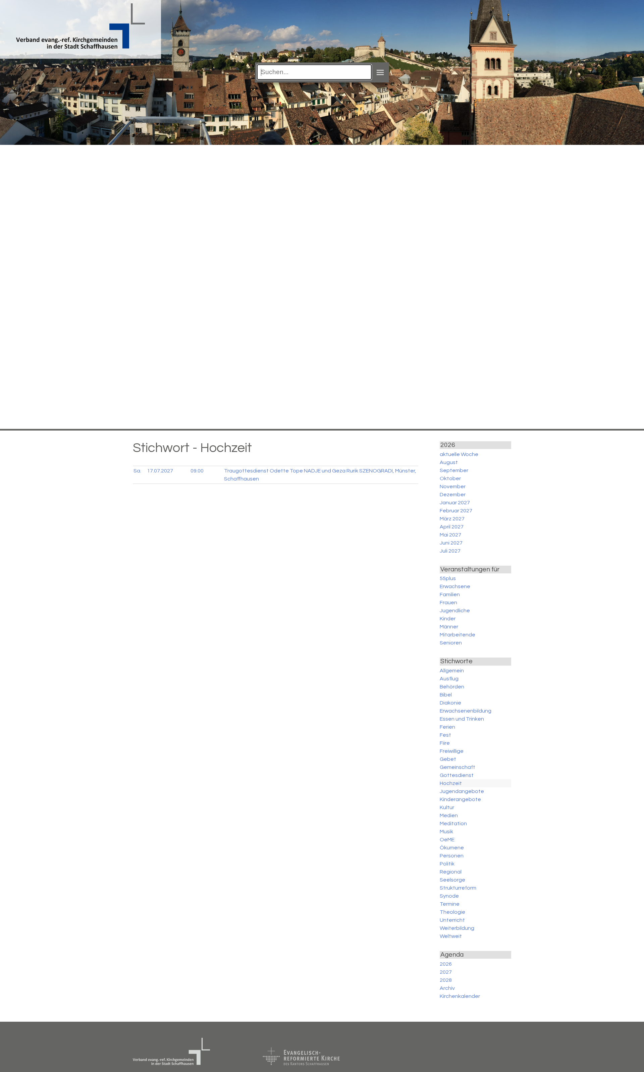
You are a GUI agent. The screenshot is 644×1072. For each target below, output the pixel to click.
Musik (446, 831)
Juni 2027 (451, 543)
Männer (449, 626)
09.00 (197, 470)
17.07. (160, 470)
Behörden (452, 686)
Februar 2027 (456, 510)
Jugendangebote (462, 791)
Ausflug (449, 678)
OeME (447, 839)
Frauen (448, 602)
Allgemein (452, 670)
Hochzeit (451, 783)
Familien (450, 594)
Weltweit (451, 936)
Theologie (452, 912)
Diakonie (450, 703)
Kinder (447, 618)
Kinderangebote (460, 799)
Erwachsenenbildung (465, 711)
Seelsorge (452, 880)
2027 (446, 972)
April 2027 (452, 526)
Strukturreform (458, 888)
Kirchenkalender (460, 996)
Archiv (447, 988)
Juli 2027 (450, 551)
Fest (445, 735)
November (453, 486)
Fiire (445, 743)
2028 (446, 980)
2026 (446, 964)
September (454, 470)
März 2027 (452, 518)
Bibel (446, 694)
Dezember (453, 494)
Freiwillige (452, 751)
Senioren (451, 642)
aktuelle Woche (459, 454)
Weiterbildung (457, 928)
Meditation (453, 823)
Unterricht (452, 920)
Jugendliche (455, 610)
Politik (447, 863)
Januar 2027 (455, 502)
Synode (449, 896)
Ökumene (452, 847)
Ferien (447, 727)
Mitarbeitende (457, 634)
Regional (451, 871)
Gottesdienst (457, 775)
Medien (449, 815)
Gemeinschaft (457, 767)
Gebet (448, 759)
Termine (450, 904)
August (449, 462)
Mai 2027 (450, 535)
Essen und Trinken (462, 719)
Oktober (450, 478)
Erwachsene (455, 586)
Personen (452, 855)
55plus (448, 578)
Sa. (137, 470)
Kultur (447, 807)
